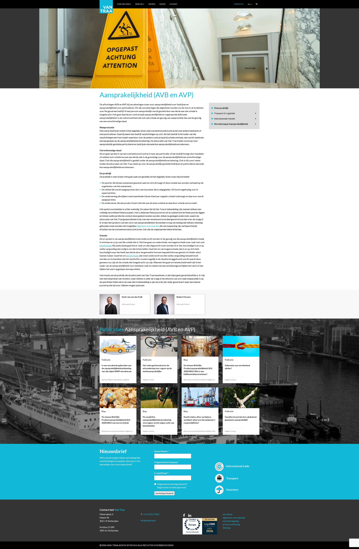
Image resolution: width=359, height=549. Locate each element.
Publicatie (106, 360)
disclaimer (228, 514)
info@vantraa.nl (148, 520)
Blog (186, 360)
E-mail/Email (161, 473)
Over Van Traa (123, 4)
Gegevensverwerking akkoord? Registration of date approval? (172, 486)
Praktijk (139, 4)
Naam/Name (161, 451)
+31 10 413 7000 (151, 514)
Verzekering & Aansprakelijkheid (231, 124)
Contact (173, 4)
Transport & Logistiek (224, 113)
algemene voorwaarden (148, 226)
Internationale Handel (224, 118)
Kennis (162, 4)
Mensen (151, 4)
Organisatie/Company (166, 462)
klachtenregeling (231, 521)
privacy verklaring (231, 524)
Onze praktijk (221, 108)
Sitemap (227, 527)
